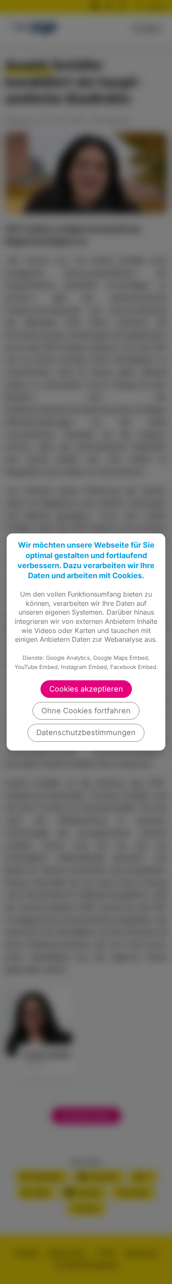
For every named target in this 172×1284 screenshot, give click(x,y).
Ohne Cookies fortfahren (86, 710)
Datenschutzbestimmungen (86, 732)
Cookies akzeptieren (86, 688)
